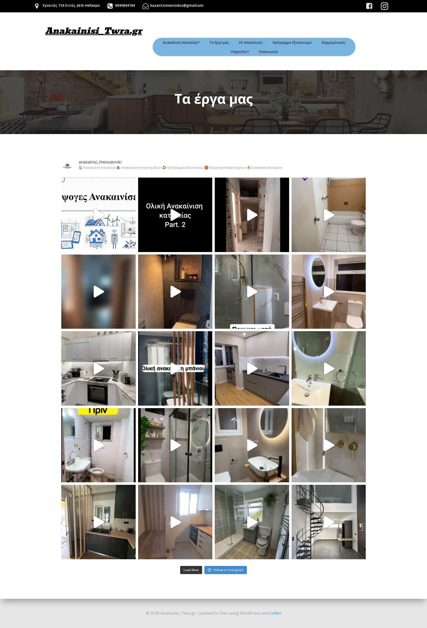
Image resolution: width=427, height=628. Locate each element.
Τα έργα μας (219, 42)
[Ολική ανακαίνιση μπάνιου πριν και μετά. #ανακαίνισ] (329, 215)
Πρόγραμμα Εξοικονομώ (292, 42)
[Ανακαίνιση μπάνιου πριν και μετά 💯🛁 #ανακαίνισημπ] (252, 445)
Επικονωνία (268, 51)
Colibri (275, 613)
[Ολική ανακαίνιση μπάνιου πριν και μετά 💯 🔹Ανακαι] (175, 292)
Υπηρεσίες (238, 51)
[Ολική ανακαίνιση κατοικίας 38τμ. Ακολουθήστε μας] (98, 292)
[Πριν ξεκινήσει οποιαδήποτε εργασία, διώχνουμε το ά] (98, 215)
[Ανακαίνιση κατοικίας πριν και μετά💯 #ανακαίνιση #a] (98, 522)
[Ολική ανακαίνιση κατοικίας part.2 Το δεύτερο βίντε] (175, 215)
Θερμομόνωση (333, 42)
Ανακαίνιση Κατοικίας (180, 42)
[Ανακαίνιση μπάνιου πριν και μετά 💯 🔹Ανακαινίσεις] (329, 292)
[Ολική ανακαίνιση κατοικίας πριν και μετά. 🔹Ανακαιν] (252, 368)
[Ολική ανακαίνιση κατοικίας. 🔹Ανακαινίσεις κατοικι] (98, 445)
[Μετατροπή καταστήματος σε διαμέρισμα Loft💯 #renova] (329, 522)
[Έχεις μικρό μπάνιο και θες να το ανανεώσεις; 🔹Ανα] (175, 368)
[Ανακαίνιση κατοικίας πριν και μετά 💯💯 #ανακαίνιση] (175, 522)
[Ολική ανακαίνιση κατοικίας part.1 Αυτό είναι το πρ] (252, 215)
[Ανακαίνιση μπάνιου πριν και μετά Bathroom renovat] (329, 368)
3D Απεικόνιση (250, 42)
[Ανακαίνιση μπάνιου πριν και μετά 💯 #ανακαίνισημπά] (175, 445)
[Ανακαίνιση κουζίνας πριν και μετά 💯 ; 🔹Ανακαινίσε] (98, 368)
